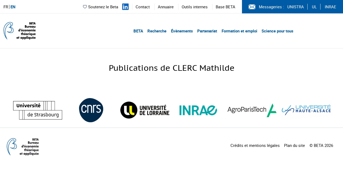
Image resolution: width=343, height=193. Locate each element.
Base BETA (225, 6)
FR (5, 7)
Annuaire (166, 6)
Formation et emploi (239, 31)
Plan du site (294, 145)
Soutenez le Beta (103, 6)
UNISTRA (295, 6)
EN (13, 7)
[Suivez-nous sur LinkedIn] (125, 6)
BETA (138, 31)
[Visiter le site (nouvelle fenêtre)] (37, 110)
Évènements (182, 31)
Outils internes (195, 6)
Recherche (156, 31)
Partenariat (207, 31)
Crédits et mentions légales (255, 145)
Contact (143, 6)
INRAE (330, 6)
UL (314, 6)
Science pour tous (277, 31)
